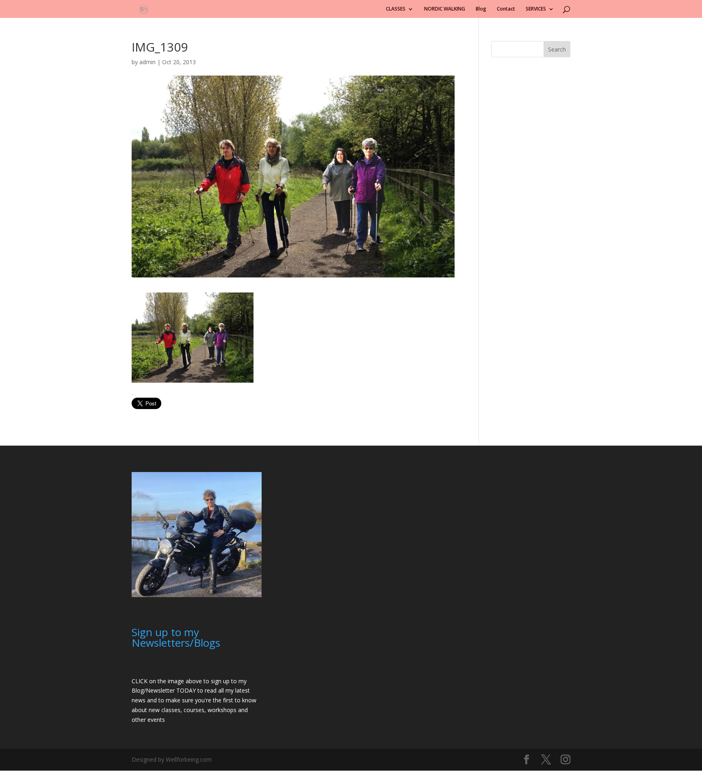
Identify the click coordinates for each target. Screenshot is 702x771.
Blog (481, 9)
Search (557, 49)
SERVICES (536, 9)
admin (147, 62)
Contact (506, 9)
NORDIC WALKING (444, 9)
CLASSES (395, 9)
